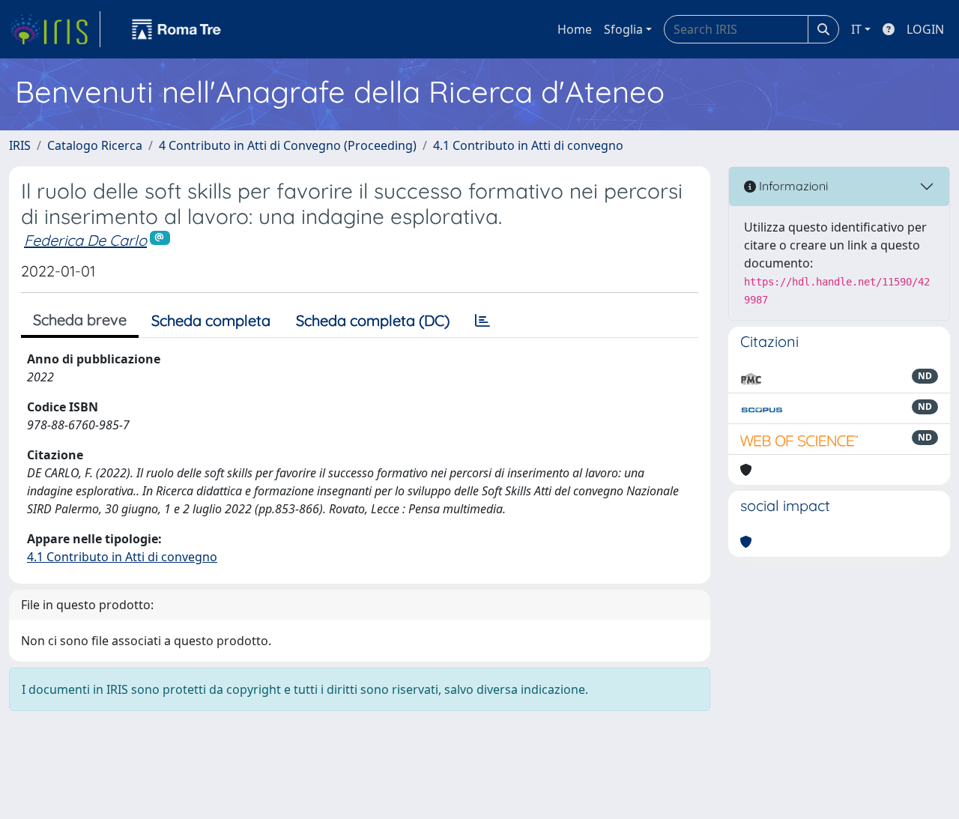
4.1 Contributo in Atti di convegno (528, 145)
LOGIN (925, 29)
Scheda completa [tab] (210, 320)
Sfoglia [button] (623, 29)
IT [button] (856, 29)
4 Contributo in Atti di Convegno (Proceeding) (288, 145)
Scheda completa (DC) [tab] (373, 320)
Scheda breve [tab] (80, 319)
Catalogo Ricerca (94, 145)
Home (574, 29)
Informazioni (792, 185)
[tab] (482, 320)
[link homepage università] (176, 29)
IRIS (20, 145)
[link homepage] (54, 29)
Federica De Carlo (85, 240)
